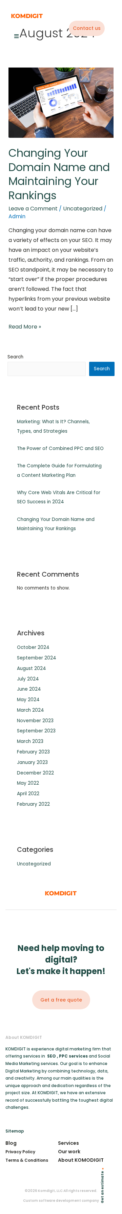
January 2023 (32, 762)
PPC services (74, 1056)
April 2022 (28, 793)
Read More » (24, 326)
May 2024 (28, 699)
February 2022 (33, 804)
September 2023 (36, 731)
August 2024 (31, 668)
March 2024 (30, 710)
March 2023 (30, 741)
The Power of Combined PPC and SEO (60, 448)
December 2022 (35, 773)
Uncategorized (82, 208)
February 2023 (33, 752)
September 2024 (36, 658)
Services (68, 1143)
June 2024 (29, 689)
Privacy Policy (20, 1152)
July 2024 (28, 679)
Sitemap (14, 1131)
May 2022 (28, 783)
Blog (11, 1143)
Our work (69, 1151)
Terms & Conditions (26, 1160)
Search (15, 357)
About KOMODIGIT (81, 1160)
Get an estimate (102, 1187)
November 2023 (35, 720)
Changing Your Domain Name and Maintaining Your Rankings (59, 174)
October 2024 (33, 647)
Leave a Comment (33, 208)
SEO (51, 1056)
